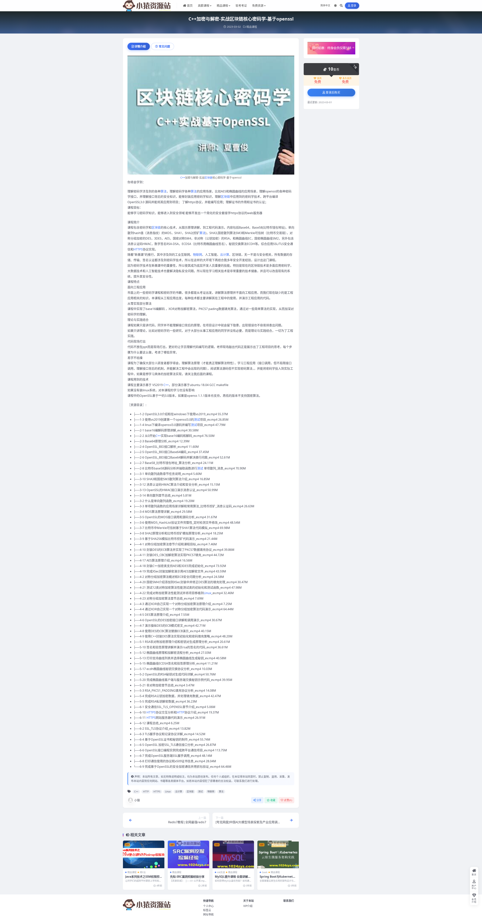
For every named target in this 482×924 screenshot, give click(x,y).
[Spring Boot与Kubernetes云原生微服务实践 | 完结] (278, 854)
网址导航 (208, 914)
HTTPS (138, 249)
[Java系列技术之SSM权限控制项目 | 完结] (143, 854)
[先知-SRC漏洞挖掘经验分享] (188, 854)
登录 (353, 5)
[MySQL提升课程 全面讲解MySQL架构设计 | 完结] (233, 854)
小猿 (137, 800)
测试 (197, 419)
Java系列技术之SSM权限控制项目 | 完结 (142, 878)
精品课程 (251, 26)
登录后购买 (333, 92)
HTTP (180, 712)
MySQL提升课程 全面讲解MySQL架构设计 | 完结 (233, 878)
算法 (164, 191)
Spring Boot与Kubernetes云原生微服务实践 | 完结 (278, 878)
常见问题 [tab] (164, 46)
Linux (207, 593)
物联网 (197, 255)
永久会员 (347, 78)
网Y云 (143, 872)
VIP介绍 (247, 906)
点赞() (288, 800)
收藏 (272, 800)
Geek (264, 872)
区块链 (208, 177)
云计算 (224, 255)
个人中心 (208, 906)
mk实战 (221, 872)
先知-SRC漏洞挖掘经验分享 (187, 876)
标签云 (207, 910)
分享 (259, 800)
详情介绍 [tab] (140, 46)
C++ (182, 177)
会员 (319, 78)
